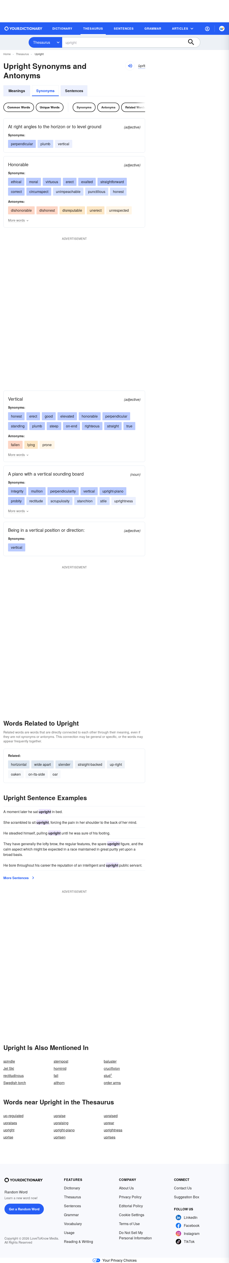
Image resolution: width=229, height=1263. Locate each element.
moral (33, 181)
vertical (63, 143)
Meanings (16, 90)
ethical (16, 181)
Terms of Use (129, 1223)
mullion (37, 491)
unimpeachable (68, 191)
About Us (126, 1188)
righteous (92, 426)
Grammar (71, 1214)
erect (70, 181)
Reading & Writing (78, 1241)
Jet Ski (8, 1068)
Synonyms (45, 90)
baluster (110, 1061)
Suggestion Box (186, 1196)
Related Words (135, 107)
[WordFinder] (222, 28)
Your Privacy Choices (119, 1260)
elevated (67, 416)
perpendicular (22, 143)
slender (64, 764)
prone (47, 444)
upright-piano (112, 491)
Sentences (74, 90)
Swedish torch (14, 1082)
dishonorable (21, 210)
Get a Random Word (24, 1209)
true (129, 426)
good (49, 416)
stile (103, 500)
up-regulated (13, 1115)
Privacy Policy (130, 1196)
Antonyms (108, 107)
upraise (60, 1115)
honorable (90, 416)
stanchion (85, 500)
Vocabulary (73, 1223)
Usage (69, 1232)
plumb (45, 143)
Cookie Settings (131, 1214)
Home (7, 54)
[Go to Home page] (23, 29)
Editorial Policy (131, 1205)
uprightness (123, 500)
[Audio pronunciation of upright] (130, 65)
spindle (9, 1061)
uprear (109, 1122)
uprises (109, 1137)
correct (16, 191)
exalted (87, 181)
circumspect (38, 191)
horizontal (19, 764)
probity (16, 500)
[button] (207, 28)
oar (55, 774)
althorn (59, 1082)
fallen (15, 444)
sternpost (61, 1061)
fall (56, 1075)
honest (118, 191)
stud (108, 1075)
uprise (8, 1137)
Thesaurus (41, 42)
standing (18, 426)
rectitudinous (13, 1075)
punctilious (96, 191)
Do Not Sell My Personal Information (135, 1235)
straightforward (112, 181)
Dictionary (72, 1188)
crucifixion (112, 1068)
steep (54, 426)
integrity (17, 491)
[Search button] (193, 42)
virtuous (52, 181)
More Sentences (16, 877)
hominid (60, 1068)
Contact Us (183, 1188)
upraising (61, 1122)
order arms (112, 1082)
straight (113, 426)
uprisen (60, 1137)
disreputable (72, 210)
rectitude (36, 500)
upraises (10, 1122)
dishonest (47, 210)
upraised (111, 1115)
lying (31, 444)
